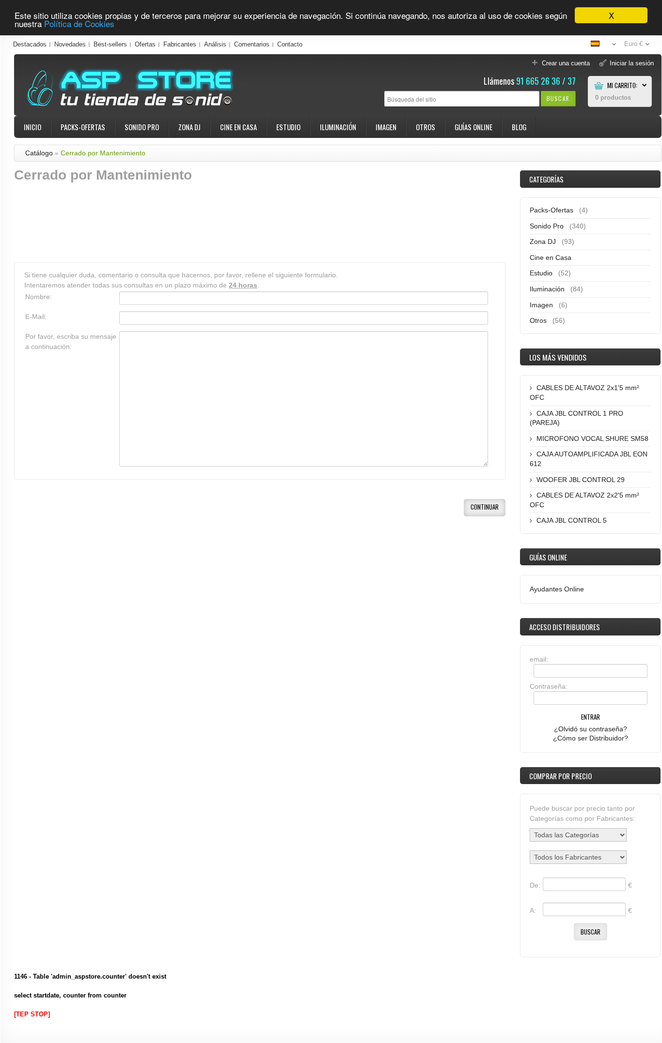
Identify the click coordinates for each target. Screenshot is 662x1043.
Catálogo (39, 153)
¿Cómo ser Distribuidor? (590, 738)
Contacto (289, 44)
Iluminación (338, 126)
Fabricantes (179, 44)
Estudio (288, 126)
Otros (425, 126)
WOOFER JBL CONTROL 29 (580, 480)
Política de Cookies (79, 24)
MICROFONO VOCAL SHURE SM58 (592, 438)
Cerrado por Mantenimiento (103, 153)
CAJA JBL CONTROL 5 (571, 520)
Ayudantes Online (557, 589)
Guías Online (473, 126)
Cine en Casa (238, 126)
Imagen (386, 126)
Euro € (633, 43)
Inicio (32, 126)
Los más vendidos (557, 357)
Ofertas (145, 44)
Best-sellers (110, 44)
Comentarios (251, 44)
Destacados (30, 44)
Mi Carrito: (622, 85)
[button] (558, 98)
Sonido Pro (142, 126)
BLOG (519, 126)
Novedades (70, 44)
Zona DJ (189, 126)
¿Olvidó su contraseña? (590, 729)
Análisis (215, 44)
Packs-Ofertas (83, 126)
